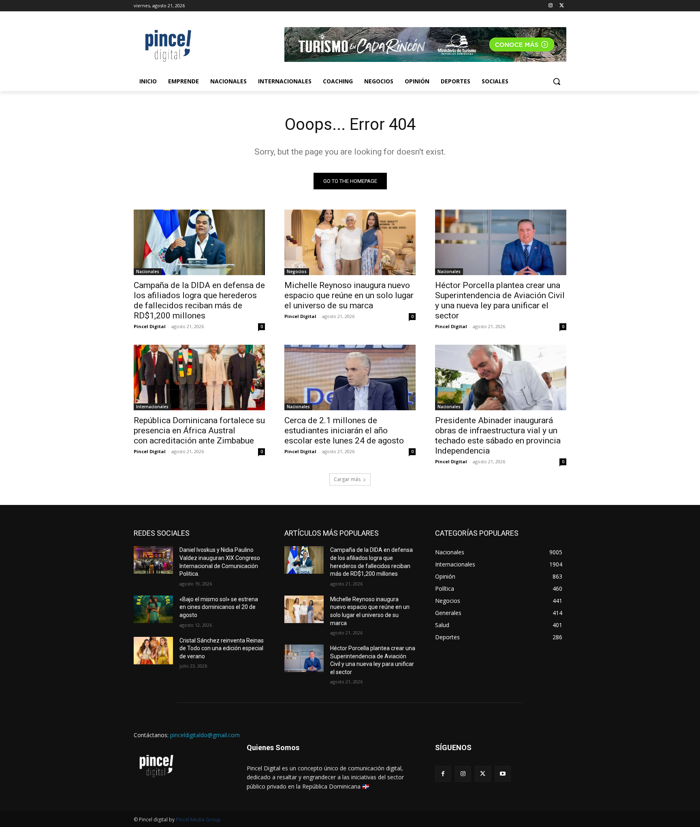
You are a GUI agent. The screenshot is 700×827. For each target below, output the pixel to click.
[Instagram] (550, 6)
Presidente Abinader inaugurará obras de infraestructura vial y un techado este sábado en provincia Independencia (498, 436)
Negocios (297, 271)
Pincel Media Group (198, 819)
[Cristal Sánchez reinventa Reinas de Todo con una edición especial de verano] (153, 650)
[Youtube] (503, 774)
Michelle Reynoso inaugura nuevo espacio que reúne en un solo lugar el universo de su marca (349, 295)
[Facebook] (443, 774)
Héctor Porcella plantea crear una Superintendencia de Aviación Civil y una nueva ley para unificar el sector (500, 300)
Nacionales (147, 271)
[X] (561, 6)
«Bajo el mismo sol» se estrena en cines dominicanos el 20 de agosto (218, 607)
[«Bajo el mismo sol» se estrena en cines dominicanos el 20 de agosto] (153, 609)
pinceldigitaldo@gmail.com (205, 735)
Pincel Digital (150, 326)
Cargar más (347, 479)
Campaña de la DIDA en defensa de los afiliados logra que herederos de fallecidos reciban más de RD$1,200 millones (199, 300)
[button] (556, 81)
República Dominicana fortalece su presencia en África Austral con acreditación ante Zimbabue (199, 430)
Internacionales (152, 406)
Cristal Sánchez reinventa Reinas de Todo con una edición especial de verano (221, 648)
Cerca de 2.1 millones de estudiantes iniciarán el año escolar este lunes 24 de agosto (344, 430)
